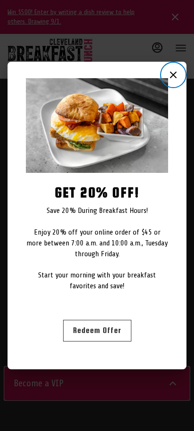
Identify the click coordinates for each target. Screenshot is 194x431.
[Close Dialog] (173, 75)
